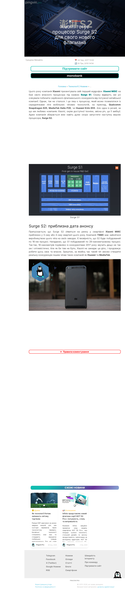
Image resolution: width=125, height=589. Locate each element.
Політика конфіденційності (45, 587)
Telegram (50, 555)
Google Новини (53, 566)
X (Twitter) (51, 563)
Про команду (91, 562)
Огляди (69, 559)
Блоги (68, 566)
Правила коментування (76, 351)
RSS (48, 570)
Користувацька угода (43, 584)
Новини (69, 555)
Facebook (50, 559)
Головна (62, 86)
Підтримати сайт (93, 566)
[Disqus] (75, 387)
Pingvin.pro (74, 580)
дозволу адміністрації (106, 587)
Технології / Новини (78, 86)
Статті (68, 563)
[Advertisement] (75, 144)
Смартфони (71, 570)
